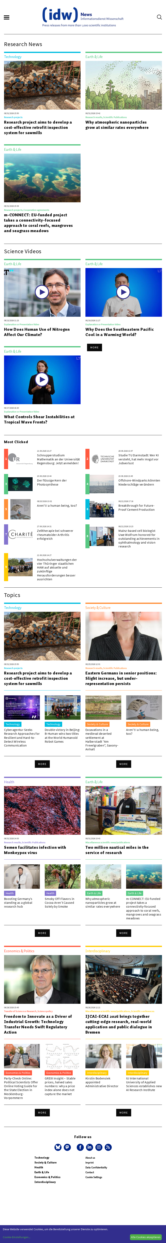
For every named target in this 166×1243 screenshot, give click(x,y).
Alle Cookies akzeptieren (146, 1237)
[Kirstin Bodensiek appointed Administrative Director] (103, 1056)
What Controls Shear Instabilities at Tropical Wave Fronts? (39, 419)
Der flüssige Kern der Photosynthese (52, 482)
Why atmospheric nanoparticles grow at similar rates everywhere (117, 124)
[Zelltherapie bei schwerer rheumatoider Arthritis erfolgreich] (20, 534)
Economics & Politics (47, 1177)
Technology (41, 1158)
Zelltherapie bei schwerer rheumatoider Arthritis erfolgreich (55, 534)
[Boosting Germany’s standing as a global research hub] (22, 876)
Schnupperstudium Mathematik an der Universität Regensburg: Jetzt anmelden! (58, 459)
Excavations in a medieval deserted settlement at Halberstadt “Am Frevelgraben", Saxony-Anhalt (101, 739)
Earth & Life (41, 1172)
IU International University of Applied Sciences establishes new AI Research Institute (144, 1084)
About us (90, 1157)
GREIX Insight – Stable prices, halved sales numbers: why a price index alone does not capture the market (60, 1086)
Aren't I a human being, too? (57, 505)
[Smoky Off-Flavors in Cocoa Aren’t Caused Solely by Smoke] (63, 876)
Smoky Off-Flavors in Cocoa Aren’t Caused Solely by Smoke (59, 902)
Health (38, 1167)
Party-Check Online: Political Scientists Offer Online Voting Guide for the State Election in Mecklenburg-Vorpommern (21, 1088)
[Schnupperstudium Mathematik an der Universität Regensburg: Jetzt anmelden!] (20, 459)
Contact (89, 1172)
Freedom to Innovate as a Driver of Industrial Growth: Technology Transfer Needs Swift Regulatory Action (38, 1024)
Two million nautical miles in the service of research (117, 850)
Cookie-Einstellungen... (16, 1237)
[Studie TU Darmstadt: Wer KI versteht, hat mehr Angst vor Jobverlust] (101, 459)
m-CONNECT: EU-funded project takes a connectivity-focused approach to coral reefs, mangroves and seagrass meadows (38, 223)
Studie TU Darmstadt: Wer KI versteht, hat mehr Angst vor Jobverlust (138, 459)
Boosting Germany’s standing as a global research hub (18, 902)
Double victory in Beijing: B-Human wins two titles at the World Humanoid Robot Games (62, 735)
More (94, 347)
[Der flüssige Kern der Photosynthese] (20, 484)
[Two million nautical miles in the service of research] (123, 810)
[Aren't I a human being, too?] (20, 509)
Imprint (89, 1162)
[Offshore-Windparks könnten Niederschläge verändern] (101, 484)
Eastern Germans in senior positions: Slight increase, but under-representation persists (121, 678)
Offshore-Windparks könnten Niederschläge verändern (139, 482)
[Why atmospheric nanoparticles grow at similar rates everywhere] (123, 85)
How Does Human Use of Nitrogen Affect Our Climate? (37, 332)
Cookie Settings (93, 1177)
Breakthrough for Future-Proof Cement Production (136, 507)
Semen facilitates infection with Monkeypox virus (35, 850)
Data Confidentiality (96, 1167)
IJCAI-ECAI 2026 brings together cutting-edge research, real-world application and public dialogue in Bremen (118, 1024)
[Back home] (83, 17)
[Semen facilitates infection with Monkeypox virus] (42, 810)
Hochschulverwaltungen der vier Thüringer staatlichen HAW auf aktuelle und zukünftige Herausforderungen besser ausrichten (57, 569)
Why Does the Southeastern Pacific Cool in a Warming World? (119, 332)
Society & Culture (45, 1162)
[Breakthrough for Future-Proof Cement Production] (101, 509)
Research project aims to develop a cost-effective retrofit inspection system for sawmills (38, 127)
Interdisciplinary (45, 1182)
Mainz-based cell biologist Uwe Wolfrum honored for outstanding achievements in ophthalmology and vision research (139, 538)
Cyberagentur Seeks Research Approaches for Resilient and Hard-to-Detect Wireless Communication (22, 737)
